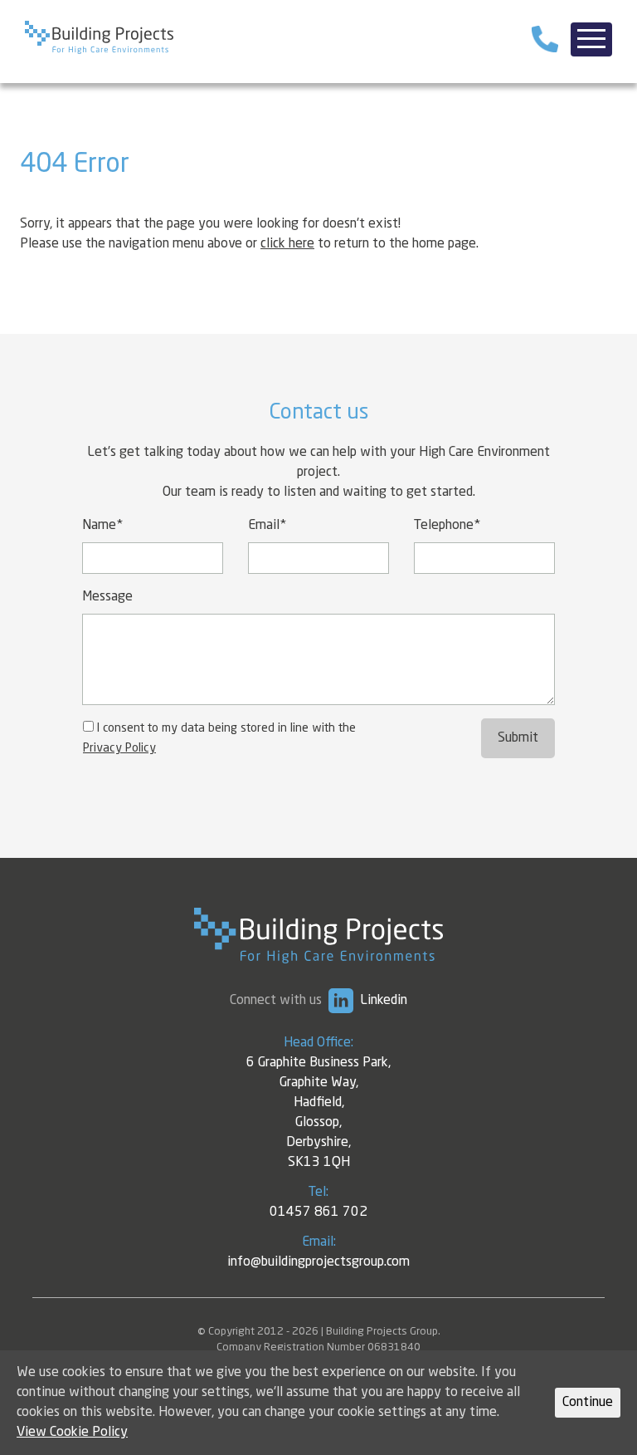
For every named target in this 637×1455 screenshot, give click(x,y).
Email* (267, 525)
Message (107, 597)
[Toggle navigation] (591, 39)
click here (287, 244)
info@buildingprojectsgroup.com (318, 1262)
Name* (102, 525)
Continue (587, 1402)
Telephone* (447, 525)
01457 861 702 (318, 1212)
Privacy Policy (119, 748)
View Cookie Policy (72, 1432)
